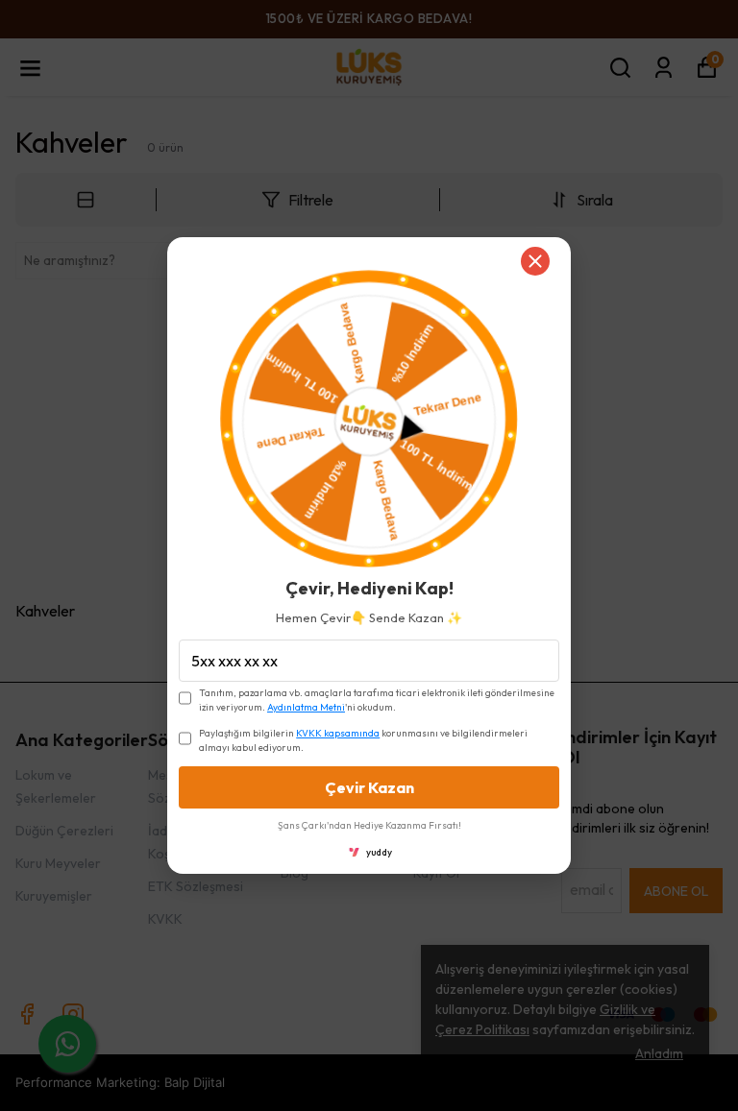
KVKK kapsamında (338, 733)
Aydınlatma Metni (306, 707)
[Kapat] (535, 261)
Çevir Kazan (369, 787)
